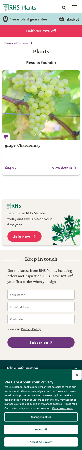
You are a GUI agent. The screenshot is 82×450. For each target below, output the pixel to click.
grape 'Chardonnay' (23, 146)
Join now (22, 236)
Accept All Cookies (41, 442)
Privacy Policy (31, 328)
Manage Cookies (41, 417)
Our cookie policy (62, 408)
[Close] (77, 375)
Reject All (41, 429)
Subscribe (39, 342)
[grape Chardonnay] (41, 105)
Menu (74, 7)
